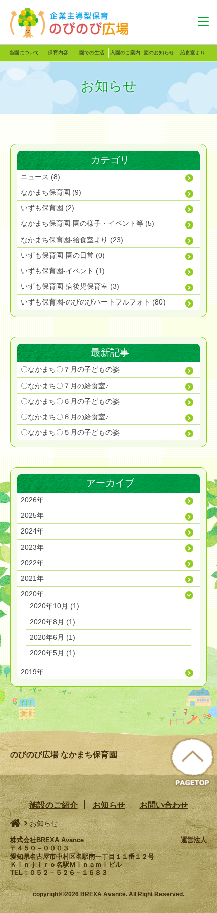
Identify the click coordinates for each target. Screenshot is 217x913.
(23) (72, 240)
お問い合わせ (164, 804)
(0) (63, 255)
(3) (70, 286)
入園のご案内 (125, 52)
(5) (87, 223)
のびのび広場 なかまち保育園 (75, 22)
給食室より (192, 52)
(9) (51, 192)
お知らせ (109, 804)
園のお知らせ (159, 52)
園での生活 (91, 52)
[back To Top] (191, 763)
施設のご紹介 (53, 804)
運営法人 (194, 840)
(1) (63, 271)
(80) (93, 302)
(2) (47, 208)
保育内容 (58, 52)
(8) (40, 177)
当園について (24, 52)
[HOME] (15, 823)
